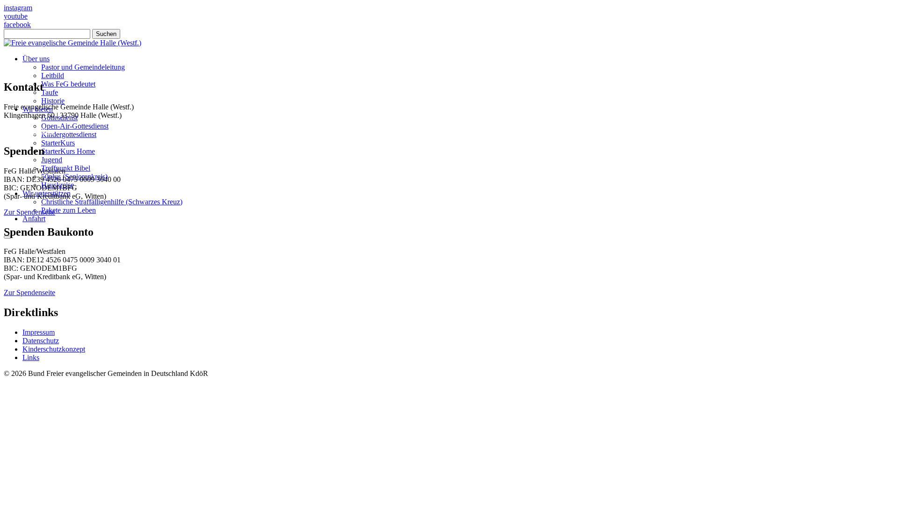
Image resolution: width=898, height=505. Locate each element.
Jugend (51, 160)
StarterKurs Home (68, 151)
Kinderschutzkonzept (53, 349)
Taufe (49, 92)
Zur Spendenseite (29, 212)
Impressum (38, 332)
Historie (53, 101)
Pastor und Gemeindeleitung (83, 67)
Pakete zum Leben (68, 210)
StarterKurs (58, 143)
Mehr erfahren (25, 405)
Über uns (36, 59)
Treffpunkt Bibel (65, 168)
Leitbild (52, 75)
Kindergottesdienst (68, 134)
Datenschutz (40, 341)
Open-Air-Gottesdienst (75, 126)
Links (30, 357)
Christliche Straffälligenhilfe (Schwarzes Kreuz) (111, 202)
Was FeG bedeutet (68, 84)
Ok (11, 422)
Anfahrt (33, 219)
